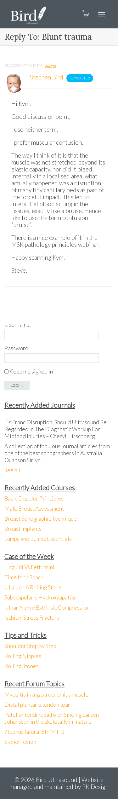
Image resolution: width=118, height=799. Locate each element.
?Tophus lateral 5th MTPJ (34, 731)
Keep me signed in (31, 371)
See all (12, 470)
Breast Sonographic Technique (40, 518)
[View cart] (85, 13)
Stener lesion (20, 741)
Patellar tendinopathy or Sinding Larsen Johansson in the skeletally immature (51, 718)
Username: (17, 324)
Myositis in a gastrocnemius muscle (46, 694)
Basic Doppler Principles (34, 498)
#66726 (50, 66)
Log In (17, 385)
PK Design (95, 786)
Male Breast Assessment (34, 508)
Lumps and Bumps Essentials (38, 539)
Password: (17, 348)
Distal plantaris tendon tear (37, 704)
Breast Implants (23, 528)
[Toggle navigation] (102, 14)
